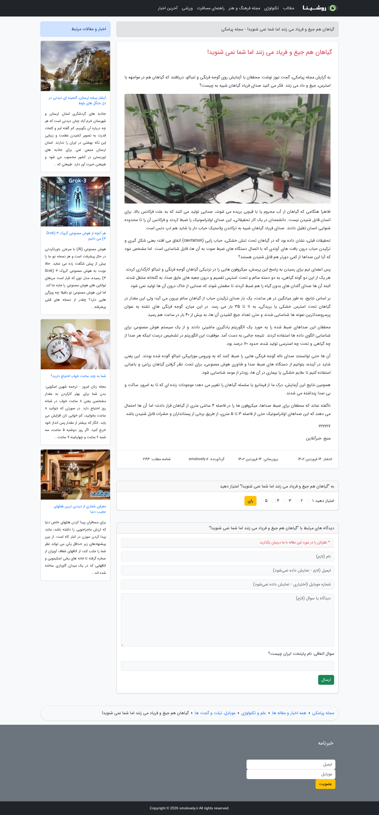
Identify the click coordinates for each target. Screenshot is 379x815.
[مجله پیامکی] (319, 8)
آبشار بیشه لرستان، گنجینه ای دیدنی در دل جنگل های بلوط (77, 100)
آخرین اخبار (168, 8)
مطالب (288, 8)
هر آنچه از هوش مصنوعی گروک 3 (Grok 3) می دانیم (76, 236)
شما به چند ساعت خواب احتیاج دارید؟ (78, 376)
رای (250, 501)
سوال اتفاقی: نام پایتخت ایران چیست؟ (301, 654)
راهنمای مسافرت (211, 8)
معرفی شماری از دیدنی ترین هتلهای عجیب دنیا (80, 509)
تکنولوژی (271, 8)
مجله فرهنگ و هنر (244, 8)
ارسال (326, 680)
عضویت (325, 784)
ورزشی (187, 8)
